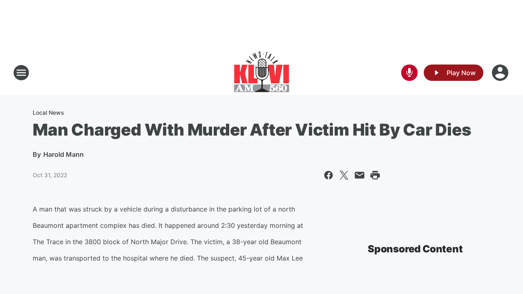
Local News (48, 112)
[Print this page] (375, 175)
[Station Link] (261, 72)
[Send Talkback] (409, 73)
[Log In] (501, 73)
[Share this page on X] (344, 175)
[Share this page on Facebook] (328, 175)
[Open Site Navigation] (21, 73)
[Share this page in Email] (359, 175)
